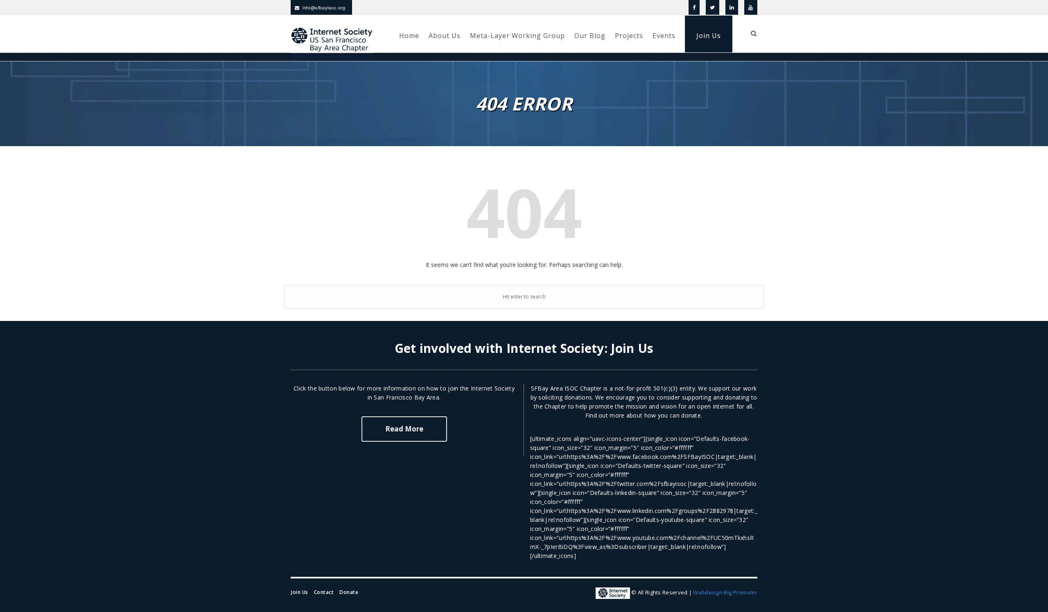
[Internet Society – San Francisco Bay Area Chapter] (332, 43)
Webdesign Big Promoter (725, 592)
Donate (348, 592)
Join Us (708, 35)
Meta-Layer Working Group (517, 35)
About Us (445, 35)
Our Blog (589, 35)
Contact (324, 592)
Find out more (605, 415)
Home (409, 35)
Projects (629, 35)
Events (664, 35)
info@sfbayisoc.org (324, 7)
